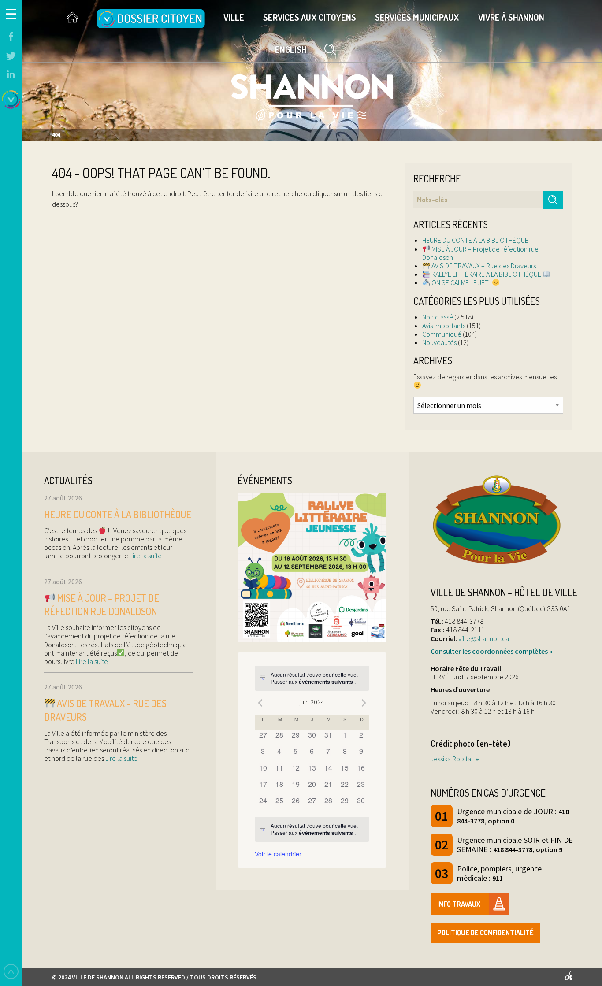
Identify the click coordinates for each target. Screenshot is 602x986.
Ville (233, 17)
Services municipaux (417, 17)
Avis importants (443, 325)
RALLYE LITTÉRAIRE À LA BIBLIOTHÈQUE (486, 274)
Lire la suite (145, 555)
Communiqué (441, 334)
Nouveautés (439, 342)
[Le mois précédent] (364, 703)
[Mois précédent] (260, 703)
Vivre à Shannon (511, 17)
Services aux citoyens (309, 17)
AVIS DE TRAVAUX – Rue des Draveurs (483, 265)
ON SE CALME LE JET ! (461, 282)
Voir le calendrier (278, 853)
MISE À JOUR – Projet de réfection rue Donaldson (480, 253)
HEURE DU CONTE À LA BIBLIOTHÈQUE (475, 240)
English (291, 49)
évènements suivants (326, 682)
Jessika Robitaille (455, 758)
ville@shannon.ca (483, 638)
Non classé (437, 316)
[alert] (312, 678)
